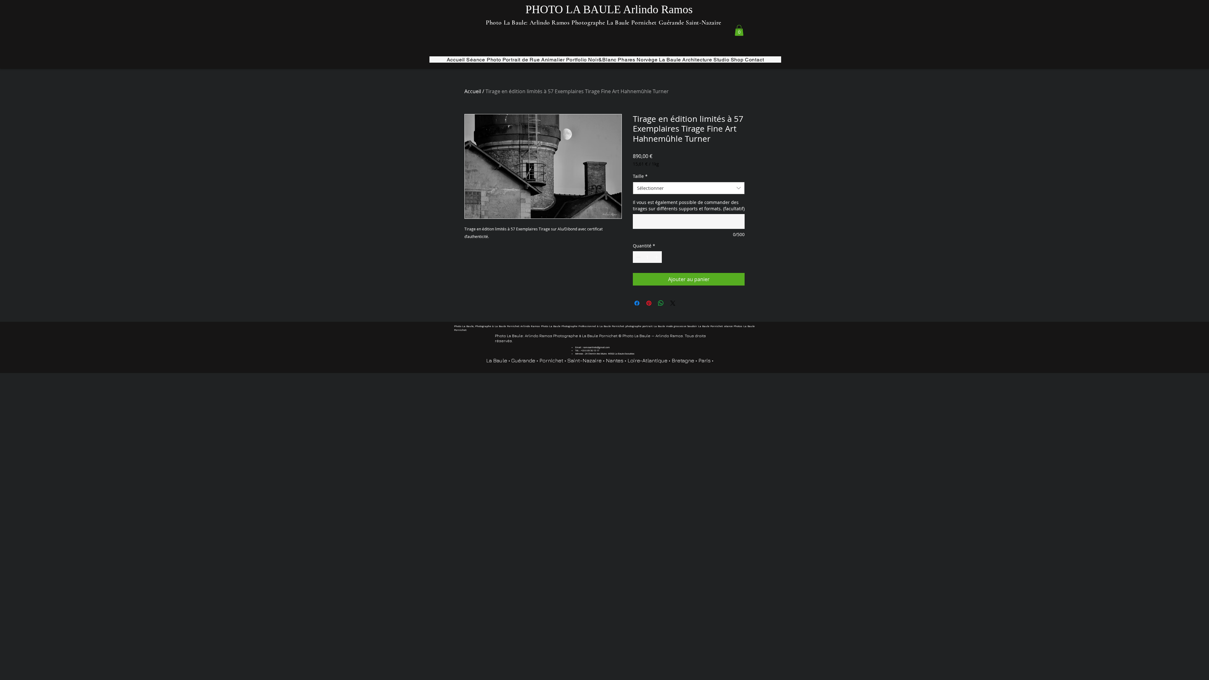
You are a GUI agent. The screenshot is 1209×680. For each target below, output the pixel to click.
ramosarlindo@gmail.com (596, 347)
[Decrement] (638, 257)
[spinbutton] (647, 257)
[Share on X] (673, 303)
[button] (739, 30)
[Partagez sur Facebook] (637, 303)
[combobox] (689, 188)
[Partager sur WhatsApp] (661, 303)
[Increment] (657, 257)
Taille (640, 176)
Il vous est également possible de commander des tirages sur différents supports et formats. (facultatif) (689, 205)
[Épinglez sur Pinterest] (649, 303)
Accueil (472, 91)
